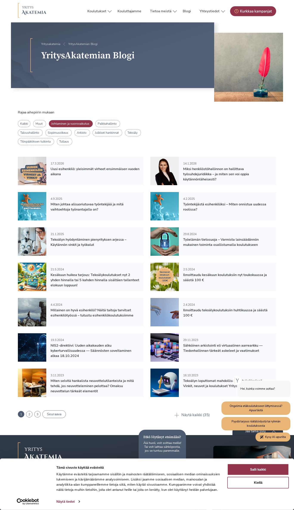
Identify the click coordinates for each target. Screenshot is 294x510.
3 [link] (37, 414)
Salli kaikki (258, 469)
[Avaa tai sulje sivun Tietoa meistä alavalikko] (174, 10)
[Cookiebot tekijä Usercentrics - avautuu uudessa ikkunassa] (28, 501)
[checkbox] (39, 123)
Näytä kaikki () (195, 414)
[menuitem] (97, 11)
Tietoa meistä (160, 11)
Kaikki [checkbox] (24, 124)
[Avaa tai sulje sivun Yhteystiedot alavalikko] (223, 10)
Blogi (187, 11)
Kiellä (258, 482)
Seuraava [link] (54, 414)
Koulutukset (96, 11)
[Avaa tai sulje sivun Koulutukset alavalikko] (109, 10)
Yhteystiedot (210, 11)
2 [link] (29, 414)
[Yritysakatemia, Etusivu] (32, 11)
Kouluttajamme (129, 11)
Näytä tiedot (65, 501)
